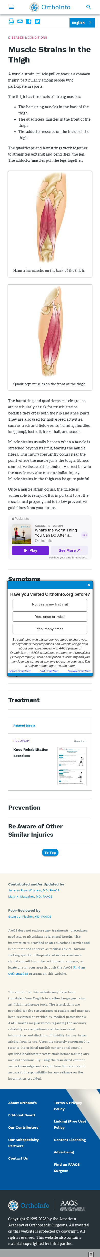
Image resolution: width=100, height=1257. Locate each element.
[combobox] (82, 23)
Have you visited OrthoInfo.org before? (50, 594)
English (78, 23)
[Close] (89, 585)
